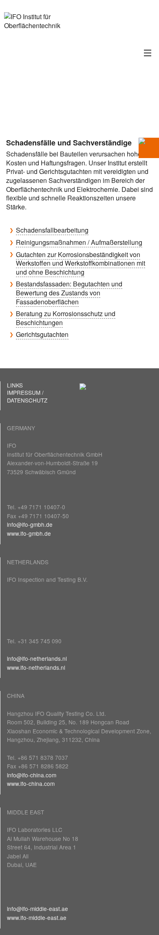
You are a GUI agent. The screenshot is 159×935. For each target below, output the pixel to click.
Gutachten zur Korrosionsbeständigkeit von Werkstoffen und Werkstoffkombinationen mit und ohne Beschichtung (80, 263)
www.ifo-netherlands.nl (36, 667)
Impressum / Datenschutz (27, 396)
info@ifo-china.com (31, 775)
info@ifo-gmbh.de (30, 524)
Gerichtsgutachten (42, 334)
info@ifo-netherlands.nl (37, 658)
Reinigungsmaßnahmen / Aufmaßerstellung (79, 242)
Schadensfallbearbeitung (52, 230)
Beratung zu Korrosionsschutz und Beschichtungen (65, 318)
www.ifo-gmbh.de (29, 533)
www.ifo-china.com (31, 783)
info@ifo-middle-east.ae (37, 908)
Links (15, 385)
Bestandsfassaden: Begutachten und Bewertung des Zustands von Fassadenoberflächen (69, 292)
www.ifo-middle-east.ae (36, 917)
